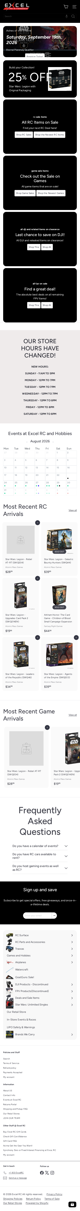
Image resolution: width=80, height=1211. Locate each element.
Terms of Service (11, 1063)
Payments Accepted (12, 1072)
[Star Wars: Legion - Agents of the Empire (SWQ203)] (59, 664)
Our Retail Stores (11, 1113)
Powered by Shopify (37, 1203)
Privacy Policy (54, 1194)
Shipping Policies (12, 1198)
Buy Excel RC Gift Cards (14, 1132)
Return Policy (33, 1198)
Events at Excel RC (12, 1100)
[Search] (73, 16)
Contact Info (9, 1095)
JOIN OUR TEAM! (11, 1118)
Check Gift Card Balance (15, 1136)
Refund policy (9, 1068)
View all (73, 510)
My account (8, 1077)
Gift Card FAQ (10, 1141)
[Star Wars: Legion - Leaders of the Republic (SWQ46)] (20, 664)
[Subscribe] (54, 915)
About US (7, 1090)
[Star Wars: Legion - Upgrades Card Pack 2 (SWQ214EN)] (20, 606)
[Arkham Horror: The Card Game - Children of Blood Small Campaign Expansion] (59, 606)
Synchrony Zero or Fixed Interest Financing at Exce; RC (29, 1150)
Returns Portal (10, 1104)
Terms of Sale (51, 1198)
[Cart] (66, 6)
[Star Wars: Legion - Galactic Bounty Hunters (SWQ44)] (59, 549)
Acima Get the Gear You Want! (17, 1145)
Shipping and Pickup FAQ (15, 1109)
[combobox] (40, 16)
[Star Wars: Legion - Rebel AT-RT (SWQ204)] (20, 549)
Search (6, 1059)
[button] (66, 16)
